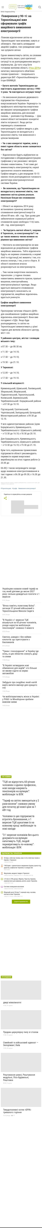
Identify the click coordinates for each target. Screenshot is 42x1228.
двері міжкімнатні (12, 1002)
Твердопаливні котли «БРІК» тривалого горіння (17, 1111)
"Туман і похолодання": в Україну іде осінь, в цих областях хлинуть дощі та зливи (20, 654)
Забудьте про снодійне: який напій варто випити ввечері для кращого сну (19, 685)
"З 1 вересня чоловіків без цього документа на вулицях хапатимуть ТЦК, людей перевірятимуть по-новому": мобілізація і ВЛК (20, 841)
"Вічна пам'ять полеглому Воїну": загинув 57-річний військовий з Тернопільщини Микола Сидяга (18, 608)
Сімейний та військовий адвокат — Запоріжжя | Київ (20, 1044)
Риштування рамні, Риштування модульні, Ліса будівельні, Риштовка (19, 1077)
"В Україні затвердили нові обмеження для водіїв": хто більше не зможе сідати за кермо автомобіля (19, 669)
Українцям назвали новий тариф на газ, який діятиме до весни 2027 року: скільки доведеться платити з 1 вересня (21, 592)
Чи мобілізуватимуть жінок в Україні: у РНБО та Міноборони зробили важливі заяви (20, 699)
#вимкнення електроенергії (27, 488)
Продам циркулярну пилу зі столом (20, 1032)
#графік (14, 488)
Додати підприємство (21, 901)
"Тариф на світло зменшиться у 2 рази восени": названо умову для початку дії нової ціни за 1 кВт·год (20, 805)
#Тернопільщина (6, 488)
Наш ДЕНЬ (34, 67)
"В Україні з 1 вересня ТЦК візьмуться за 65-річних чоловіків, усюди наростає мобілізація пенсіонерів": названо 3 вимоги (19, 624)
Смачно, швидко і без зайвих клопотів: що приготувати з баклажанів (16, 640)
